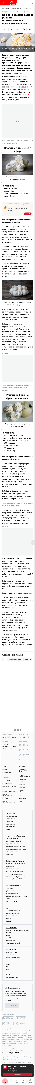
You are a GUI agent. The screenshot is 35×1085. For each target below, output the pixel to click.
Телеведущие (6, 780)
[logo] (12, 3)
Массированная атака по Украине (16, 849)
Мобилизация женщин (13, 869)
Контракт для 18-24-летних (14, 871)
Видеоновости (10, 824)
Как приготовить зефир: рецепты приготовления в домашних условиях (28, 8)
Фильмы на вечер (11, 916)
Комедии (8, 918)
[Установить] (17, 1070)
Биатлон (8, 974)
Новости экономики (13, 885)
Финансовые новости (12, 893)
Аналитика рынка (11, 952)
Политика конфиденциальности (8, 790)
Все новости (10, 813)
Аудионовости (10, 827)
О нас (4, 766)
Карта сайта (22, 798)
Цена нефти (9, 888)
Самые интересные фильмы (14, 910)
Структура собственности (23, 791)
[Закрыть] (31, 1066)
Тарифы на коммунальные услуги (16, 896)
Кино (7, 908)
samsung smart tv (21, 1023)
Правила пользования (9, 786)
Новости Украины (16, 8)
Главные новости (11, 816)
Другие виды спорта (12, 977)
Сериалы (8, 921)
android (8, 1018)
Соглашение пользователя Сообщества (23, 771)
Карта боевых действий (13, 841)
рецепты (25, 94)
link (19, 744)
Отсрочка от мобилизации (14, 874)
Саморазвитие (10, 940)
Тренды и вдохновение (13, 957)
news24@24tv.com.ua (9, 737)
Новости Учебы (11, 928)
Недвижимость (11, 949)
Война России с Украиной (15, 836)
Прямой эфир (10, 821)
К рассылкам (12, 1005)
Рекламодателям (7, 783)
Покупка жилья (10, 955)
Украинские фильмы (12, 913)
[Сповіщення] (32, 3)
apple (21, 1018)
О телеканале (6, 777)
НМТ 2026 (8, 938)
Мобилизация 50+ (11, 866)
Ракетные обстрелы (12, 838)
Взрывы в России (11, 852)
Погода (8, 829)
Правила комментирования (24, 776)
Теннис (8, 972)
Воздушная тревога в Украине (15, 846)
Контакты (22, 784)
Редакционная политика (6, 773)
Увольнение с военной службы (15, 863)
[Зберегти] (30, 29)
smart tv (8, 1023)
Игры (20, 801)
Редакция (5, 769)
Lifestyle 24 (5, 8)
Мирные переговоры (12, 844)
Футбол (8, 969)
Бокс (7, 966)
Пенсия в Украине (11, 901)
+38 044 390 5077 (24, 737)
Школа (8, 935)
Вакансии (22, 787)
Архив (21, 795)
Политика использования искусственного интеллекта (7, 796)
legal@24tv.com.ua (25, 1055)
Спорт (8, 964)
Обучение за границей (13, 943)
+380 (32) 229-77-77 (13, 1053)
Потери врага (10, 854)
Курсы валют (10, 891)
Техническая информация (23, 780)
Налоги (8, 899)
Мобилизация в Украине (15, 861)
